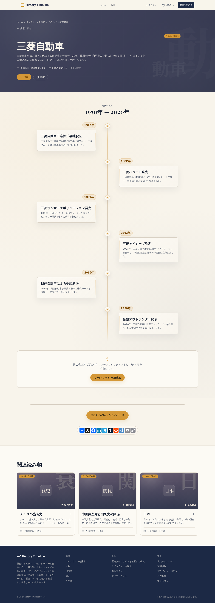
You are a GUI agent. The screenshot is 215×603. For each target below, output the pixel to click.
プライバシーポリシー (168, 571)
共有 (42, 77)
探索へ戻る (25, 28)
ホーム (103, 5)
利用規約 (161, 566)
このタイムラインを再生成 (107, 377)
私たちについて (165, 561)
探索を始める (186, 5)
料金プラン (117, 571)
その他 (51, 22)
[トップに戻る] (45, 597)
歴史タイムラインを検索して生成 (128, 561)
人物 (68, 566)
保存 (26, 77)
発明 (68, 576)
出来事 (69, 571)
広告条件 (161, 576)
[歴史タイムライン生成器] (35, 5)
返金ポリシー (164, 581)
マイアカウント (119, 576)
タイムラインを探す (35, 22)
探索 (113, 5)
